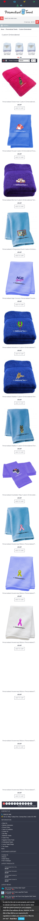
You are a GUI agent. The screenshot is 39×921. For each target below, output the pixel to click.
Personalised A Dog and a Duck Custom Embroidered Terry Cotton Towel (19, 249)
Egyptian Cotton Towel (8, 840)
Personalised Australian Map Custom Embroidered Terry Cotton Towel (19, 495)
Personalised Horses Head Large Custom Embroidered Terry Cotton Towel (11, 879)
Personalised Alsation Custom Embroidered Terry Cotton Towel (19, 446)
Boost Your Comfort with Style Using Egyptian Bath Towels (20, 896)
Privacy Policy (6, 827)
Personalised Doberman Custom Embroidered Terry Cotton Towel (19, 102)
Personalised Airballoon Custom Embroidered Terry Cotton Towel (19, 347)
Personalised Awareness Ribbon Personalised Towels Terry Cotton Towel (19, 544)
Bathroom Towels (6, 835)
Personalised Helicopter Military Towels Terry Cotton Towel (11, 871)
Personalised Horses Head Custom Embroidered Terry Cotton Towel (11, 875)
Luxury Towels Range (8, 844)
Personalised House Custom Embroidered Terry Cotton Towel (19, 151)
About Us (4, 823)
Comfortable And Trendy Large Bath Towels (16, 892)
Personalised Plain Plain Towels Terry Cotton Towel (11, 867)
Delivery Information (7, 825)
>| (31, 803)
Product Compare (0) (14, 60)
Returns (4, 857)
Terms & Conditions (7, 829)
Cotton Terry (5, 837)
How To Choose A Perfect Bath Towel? (15, 888)
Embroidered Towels (7, 842)
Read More (13, 918)
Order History (5, 858)
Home (2, 29)
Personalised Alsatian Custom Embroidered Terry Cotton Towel (19, 396)
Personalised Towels (12, 29)
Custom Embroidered (25, 29)
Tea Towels (5, 846)
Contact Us (5, 831)
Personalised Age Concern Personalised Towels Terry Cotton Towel (19, 298)
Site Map (4, 833)
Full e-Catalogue (6, 860)
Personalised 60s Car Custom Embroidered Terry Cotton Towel (19, 200)
